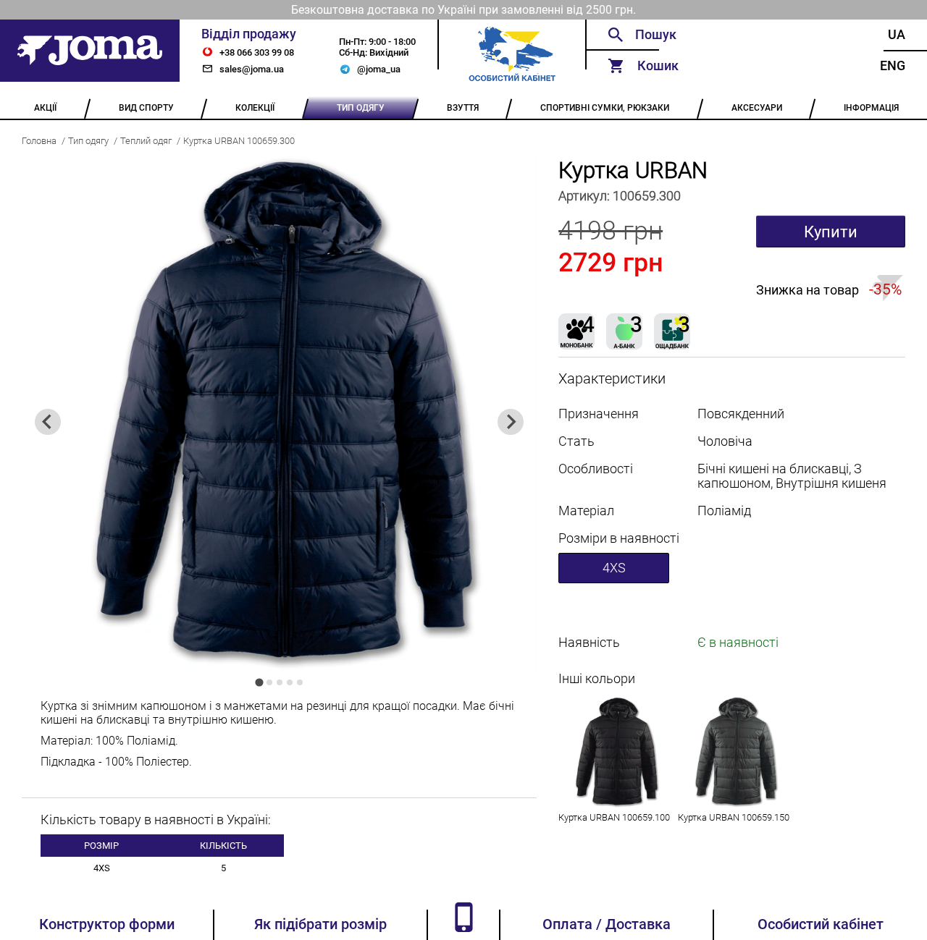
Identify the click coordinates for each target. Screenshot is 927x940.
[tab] (259, 682)
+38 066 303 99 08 (256, 52)
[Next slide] (511, 422)
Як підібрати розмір (320, 924)
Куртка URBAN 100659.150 (733, 817)
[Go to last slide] (48, 422)
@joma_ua (378, 69)
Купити (830, 231)
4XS (614, 568)
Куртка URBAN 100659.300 (239, 140)
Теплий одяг (146, 140)
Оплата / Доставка (606, 924)
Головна (39, 140)
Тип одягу (88, 140)
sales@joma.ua (251, 69)
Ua (896, 34)
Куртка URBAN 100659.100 (614, 817)
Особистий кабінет (821, 924)
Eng (892, 66)
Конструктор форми (107, 924)
